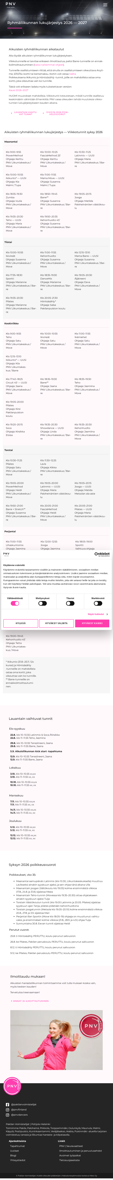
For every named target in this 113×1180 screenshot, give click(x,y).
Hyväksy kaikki (92, 623)
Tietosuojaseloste (69, 1160)
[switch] (42, 603)
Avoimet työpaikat (70, 1155)
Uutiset (14, 1150)
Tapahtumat (17, 1146)
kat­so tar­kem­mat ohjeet (48, 64)
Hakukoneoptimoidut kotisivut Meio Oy (79, 1176)
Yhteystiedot (17, 1160)
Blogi (13, 1155)
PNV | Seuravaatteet (71, 1146)
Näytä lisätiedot (96, 614)
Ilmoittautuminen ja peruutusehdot (80, 1150)
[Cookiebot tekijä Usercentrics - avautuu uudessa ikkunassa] (97, 554)
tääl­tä (72, 74)
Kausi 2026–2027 (19, 90)
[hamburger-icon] (105, 5)
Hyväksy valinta (56, 623)
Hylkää (21, 623)
